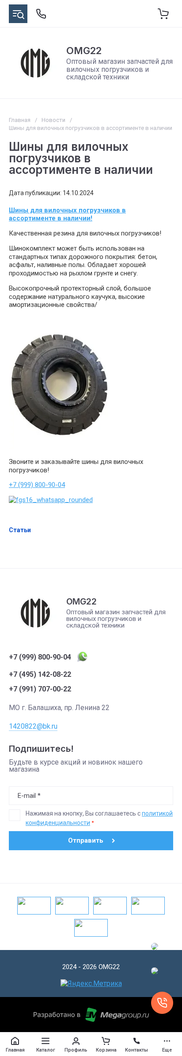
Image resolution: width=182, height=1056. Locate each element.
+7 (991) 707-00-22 (40, 689)
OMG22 (84, 50)
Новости (53, 120)
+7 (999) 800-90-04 (37, 485)
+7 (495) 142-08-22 (40, 674)
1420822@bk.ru (33, 726)
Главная (19, 120)
